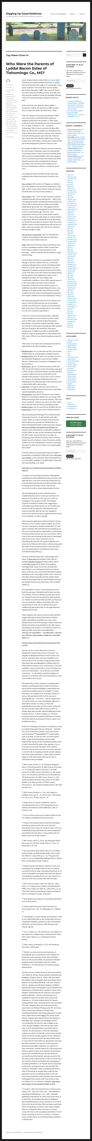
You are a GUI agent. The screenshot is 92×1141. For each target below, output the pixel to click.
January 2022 (71, 237)
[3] (23, 273)
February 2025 (71, 190)
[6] (52, 374)
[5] (32, 364)
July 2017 (70, 310)
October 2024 (71, 194)
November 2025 (72, 179)
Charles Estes (10, 98)
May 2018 (70, 293)
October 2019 (71, 270)
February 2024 (71, 199)
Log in (69, 402)
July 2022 (70, 228)
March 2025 (70, 188)
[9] (30, 445)
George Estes (13, 111)
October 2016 (71, 321)
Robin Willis (9, 85)
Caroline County (72, 349)
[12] (40, 551)
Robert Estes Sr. (12, 128)
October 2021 (71, 243)
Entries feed (71, 404)
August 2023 (71, 211)
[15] (28, 638)
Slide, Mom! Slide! (72, 113)
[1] (51, 191)
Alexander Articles (72, 340)
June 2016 (70, 325)
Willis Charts (71, 387)
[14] (52, 600)
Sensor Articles (71, 378)
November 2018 (72, 285)
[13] (28, 584)
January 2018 (71, 300)
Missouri (70, 372)
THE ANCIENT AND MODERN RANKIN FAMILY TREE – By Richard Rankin (76, 139)
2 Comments (9, 137)
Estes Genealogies (11, 107)
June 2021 (70, 249)
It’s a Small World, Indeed (75, 111)
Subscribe (70, 86)
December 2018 (72, 283)
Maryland (70, 368)
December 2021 (72, 239)
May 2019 (70, 277)
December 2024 (72, 192)
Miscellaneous (71, 370)
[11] (59, 529)
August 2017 (70, 308)
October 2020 (71, 255)
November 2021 (72, 241)
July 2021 (70, 247)
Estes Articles (71, 359)
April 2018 (70, 295)
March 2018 (70, 296)
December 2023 (72, 203)
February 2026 (71, 177)
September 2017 (72, 306)
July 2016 (70, 323)
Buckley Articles (72, 344)
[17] (45, 704)
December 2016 (72, 319)
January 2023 (71, 218)
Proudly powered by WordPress (33, 1132)
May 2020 (70, 260)
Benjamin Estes (10, 96)
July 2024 (70, 196)
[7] (43, 392)
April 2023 (70, 213)
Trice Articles (71, 380)
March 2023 (70, 215)
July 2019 (70, 274)
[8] (59, 437)
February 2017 (71, 315)
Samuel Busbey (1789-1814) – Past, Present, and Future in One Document (75, 107)
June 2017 (70, 312)
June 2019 (70, 276)
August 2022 (71, 226)
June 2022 (70, 230)
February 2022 (71, 236)
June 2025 (70, 182)
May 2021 (70, 251)
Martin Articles (71, 367)
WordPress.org (71, 408)
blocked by (76, 424)
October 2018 (71, 287)
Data (68, 353)
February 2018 (71, 298)
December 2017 (71, 302)
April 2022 (70, 234)
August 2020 (71, 256)
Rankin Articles (71, 374)
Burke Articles (71, 346)
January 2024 (71, 201)
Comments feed (72, 406)
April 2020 (70, 262)
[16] (40, 678)
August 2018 (71, 289)
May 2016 (70, 327)
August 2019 (70, 272)
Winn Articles (71, 389)
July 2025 (70, 180)
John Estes (9, 113)
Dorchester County (73, 357)
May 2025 (70, 184)
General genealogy (73, 361)
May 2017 (70, 314)
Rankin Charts (71, 376)
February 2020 (71, 264)
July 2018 (70, 291)
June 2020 (70, 258)
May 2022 (70, 232)
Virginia (69, 384)
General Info (71, 363)
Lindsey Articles (72, 365)
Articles (72, 14)
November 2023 (72, 205)
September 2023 (72, 209)
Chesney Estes (10, 100)
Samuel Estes (10, 130)
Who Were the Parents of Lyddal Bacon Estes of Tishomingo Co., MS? (30, 68)
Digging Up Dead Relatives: (24, 13)
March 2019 (70, 279)
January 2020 (71, 266)
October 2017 (71, 304)
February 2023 (71, 217)
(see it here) (51, 80)
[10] (40, 506)
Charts (81, 14)
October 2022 (71, 222)
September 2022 (72, 224)
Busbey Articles (72, 347)
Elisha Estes (9, 104)
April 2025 (70, 186)
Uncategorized (71, 382)
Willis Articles (71, 386)
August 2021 (71, 245)
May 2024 (70, 198)
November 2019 (71, 268)
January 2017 (71, 317)
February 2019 (71, 281)
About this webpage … (59, 14)
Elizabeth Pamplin (11, 106)
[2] (57, 199)
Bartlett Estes (10, 94)
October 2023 (71, 207)
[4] (60, 295)
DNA (68, 355)
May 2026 (70, 175)
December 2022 (72, 220)
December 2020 (72, 253)
